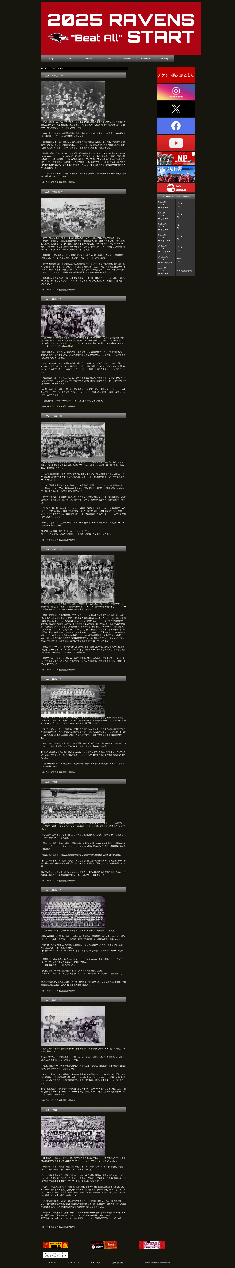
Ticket (89, 58)
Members (126, 58)
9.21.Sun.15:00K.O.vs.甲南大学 (163, 227)
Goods (108, 58)
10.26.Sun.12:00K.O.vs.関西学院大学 (165, 260)
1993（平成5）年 (53, 782)
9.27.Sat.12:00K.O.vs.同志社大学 (164, 238)
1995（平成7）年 (53, 549)
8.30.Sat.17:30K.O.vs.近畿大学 (163, 205)
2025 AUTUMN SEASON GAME (176, 196)
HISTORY (53, 68)
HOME (44, 68)
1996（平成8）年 (53, 416)
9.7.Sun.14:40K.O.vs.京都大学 (163, 216)
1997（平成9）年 (53, 299)
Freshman (145, 58)
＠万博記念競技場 (184, 271)
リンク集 (52, 1262)
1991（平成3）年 (53, 1000)
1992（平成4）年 (53, 890)
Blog (50, 58)
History (164, 58)
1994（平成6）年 (53, 679)
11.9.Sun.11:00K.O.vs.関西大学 (163, 271)
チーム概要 (95, 1262)
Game (69, 58)
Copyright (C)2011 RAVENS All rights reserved (157, 1262)
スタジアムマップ (73, 1262)
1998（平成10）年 (53, 192)
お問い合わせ (117, 1262)
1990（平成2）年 (53, 1110)
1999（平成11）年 (53, 75)
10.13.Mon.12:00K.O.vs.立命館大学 (164, 249)
